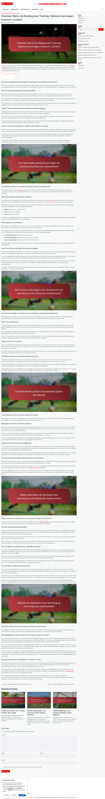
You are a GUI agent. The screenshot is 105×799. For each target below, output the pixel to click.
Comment (4, 735)
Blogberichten (14, 9)
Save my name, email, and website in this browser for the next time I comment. (23, 767)
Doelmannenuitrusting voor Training (10, 13)
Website (3, 760)
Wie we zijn (5, 9)
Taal (41, 9)
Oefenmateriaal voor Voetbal (84, 38)
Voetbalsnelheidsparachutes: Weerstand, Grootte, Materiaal (90, 52)
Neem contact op (25, 9)
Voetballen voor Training (83, 41)
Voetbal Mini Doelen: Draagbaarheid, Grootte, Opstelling (89, 50)
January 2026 (81, 68)
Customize (6, 795)
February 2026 (81, 65)
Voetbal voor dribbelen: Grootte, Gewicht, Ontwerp (88, 47)
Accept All (22, 795)
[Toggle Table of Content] (15, 77)
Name (3, 753)
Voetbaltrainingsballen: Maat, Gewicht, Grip (87, 55)
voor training (20, 190)
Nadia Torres (5, 22)
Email (42, 753)
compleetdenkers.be (52, 3)
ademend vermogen (34, 467)
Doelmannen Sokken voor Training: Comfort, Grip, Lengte (13, 712)
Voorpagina (35, 9)
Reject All (14, 795)
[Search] (102, 9)
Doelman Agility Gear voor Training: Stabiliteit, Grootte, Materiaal (62, 713)
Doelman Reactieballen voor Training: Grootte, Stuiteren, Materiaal (36, 713)
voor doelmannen (70, 671)
